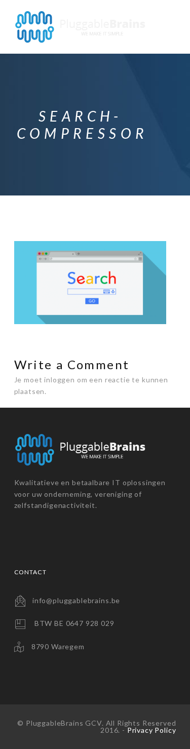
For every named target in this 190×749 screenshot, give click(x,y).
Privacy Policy (151, 730)
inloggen (59, 379)
